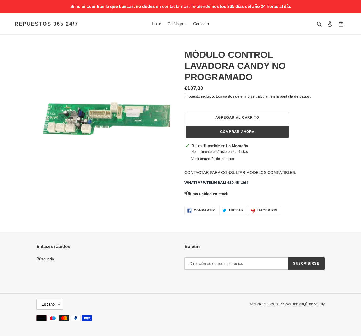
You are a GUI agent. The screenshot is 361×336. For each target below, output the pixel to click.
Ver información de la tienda (212, 159)
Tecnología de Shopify (309, 304)
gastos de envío (236, 96)
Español (48, 304)
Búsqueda (45, 259)
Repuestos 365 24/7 (46, 24)
